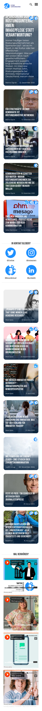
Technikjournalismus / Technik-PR (12, 594)
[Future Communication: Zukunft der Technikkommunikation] (13, 6)
